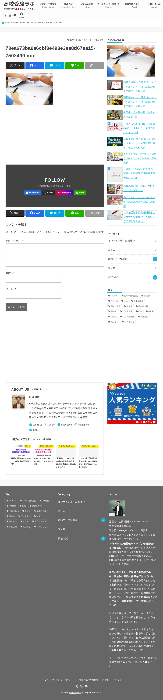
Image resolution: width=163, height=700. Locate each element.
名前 (10, 273)
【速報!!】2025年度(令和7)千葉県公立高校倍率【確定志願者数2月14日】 (139, 173)
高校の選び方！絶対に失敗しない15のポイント (139, 188)
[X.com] (5, 15)
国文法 (129, 306)
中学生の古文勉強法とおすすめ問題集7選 (139, 114)
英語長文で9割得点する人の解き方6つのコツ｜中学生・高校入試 (139, 158)
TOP (45, 680)
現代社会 (152, 311)
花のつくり (129, 322)
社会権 (114, 317)
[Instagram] (10, 15)
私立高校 (115, 322)
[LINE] (14, 15)
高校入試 (113, 277)
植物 (140, 311)
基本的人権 (143, 306)
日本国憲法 (127, 311)
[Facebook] (32, 192)
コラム (111, 250)
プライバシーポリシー (62, 680)
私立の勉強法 (128, 317)
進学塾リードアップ (111, 680)
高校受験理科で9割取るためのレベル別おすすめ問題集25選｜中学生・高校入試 (139, 143)
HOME (7, 23)
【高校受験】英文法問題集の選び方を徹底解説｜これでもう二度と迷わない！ (139, 217)
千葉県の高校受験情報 (87, 680)
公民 (126, 301)
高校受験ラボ (75, 692)
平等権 (114, 311)
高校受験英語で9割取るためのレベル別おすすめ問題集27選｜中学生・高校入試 (139, 86)
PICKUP (114, 296)
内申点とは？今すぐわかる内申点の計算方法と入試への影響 (139, 202)
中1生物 (114, 301)
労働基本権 (138, 301)
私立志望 (144, 317)
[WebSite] (35, 424)
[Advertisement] (55, 133)
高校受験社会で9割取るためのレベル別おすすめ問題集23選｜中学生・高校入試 (139, 101)
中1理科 (147, 296)
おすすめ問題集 (131, 296)
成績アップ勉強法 (118, 259)
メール (11, 289)
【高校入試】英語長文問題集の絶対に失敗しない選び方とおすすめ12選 (139, 128)
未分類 (111, 268)
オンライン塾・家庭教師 (121, 240)
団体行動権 (116, 306)
